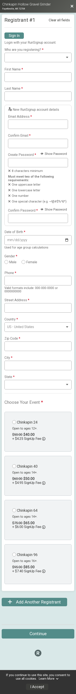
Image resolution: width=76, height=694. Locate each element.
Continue (38, 633)
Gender (10, 256)
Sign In (14, 36)
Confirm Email (19, 136)
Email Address (20, 117)
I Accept (37, 687)
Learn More (46, 678)
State (9, 377)
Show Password (55, 154)
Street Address (16, 300)
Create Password (22, 155)
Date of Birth (14, 232)
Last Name (13, 88)
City (8, 358)
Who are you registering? (23, 50)
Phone (10, 273)
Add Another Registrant (38, 602)
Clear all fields (59, 20)
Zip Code (12, 338)
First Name (13, 69)
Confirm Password (23, 210)
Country (11, 319)
